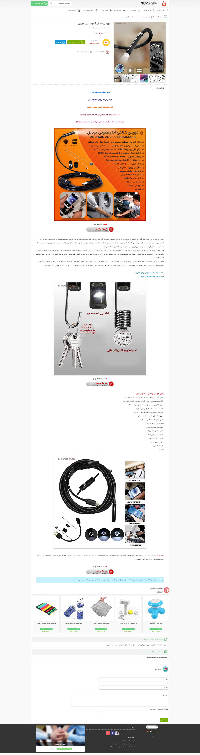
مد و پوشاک (104, 10)
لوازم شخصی (147, 10)
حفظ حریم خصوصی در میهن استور (125, 744)
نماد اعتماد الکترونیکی (128, 741)
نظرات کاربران (129, 17)
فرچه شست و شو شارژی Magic (128, 623)
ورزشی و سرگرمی (88, 10)
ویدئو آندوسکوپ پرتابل (126, 580)
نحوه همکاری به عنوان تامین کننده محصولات (122, 747)
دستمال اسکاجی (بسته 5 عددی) (101, 623)
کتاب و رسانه (72, 10)
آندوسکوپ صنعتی (112, 580)
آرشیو (159, 591)
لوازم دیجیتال (132, 10)
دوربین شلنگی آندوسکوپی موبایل (145, 580)
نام (167, 675)
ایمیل (167, 683)
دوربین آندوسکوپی (100, 580)
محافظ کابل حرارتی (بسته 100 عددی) (46, 623)
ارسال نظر (164, 720)
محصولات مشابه (145, 17)
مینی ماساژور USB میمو (156, 623)
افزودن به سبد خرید (74, 42)
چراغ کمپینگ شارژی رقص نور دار (73, 623)
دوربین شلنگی (88, 580)
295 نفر (58, 42)
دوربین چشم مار (78, 580)
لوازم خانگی (160, 10)
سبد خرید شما (39, 3)
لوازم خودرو (117, 10)
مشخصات (160, 17)
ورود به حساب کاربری (65, 749)
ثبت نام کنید (52, 749)
